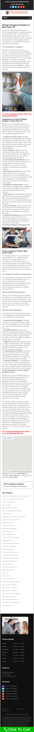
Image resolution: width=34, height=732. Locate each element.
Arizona (23, 54)
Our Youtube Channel (11, 693)
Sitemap (4, 709)
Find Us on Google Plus (12, 698)
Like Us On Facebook (11, 686)
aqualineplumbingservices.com (9, 676)
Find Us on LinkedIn (11, 691)
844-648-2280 (19, 4)
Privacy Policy (6, 711)
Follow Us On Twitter (11, 688)
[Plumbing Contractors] (17, 14)
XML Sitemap (20, 709)
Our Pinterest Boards (11, 696)
